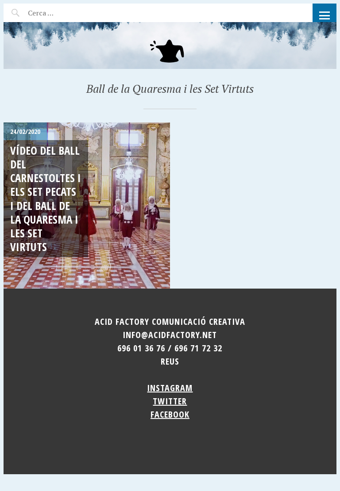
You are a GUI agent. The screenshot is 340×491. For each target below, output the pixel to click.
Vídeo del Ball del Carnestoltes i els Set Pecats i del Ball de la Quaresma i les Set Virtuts (45, 199)
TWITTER (170, 401)
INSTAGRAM (170, 388)
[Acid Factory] (170, 45)
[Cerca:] (64, 13)
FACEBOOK (170, 414)
